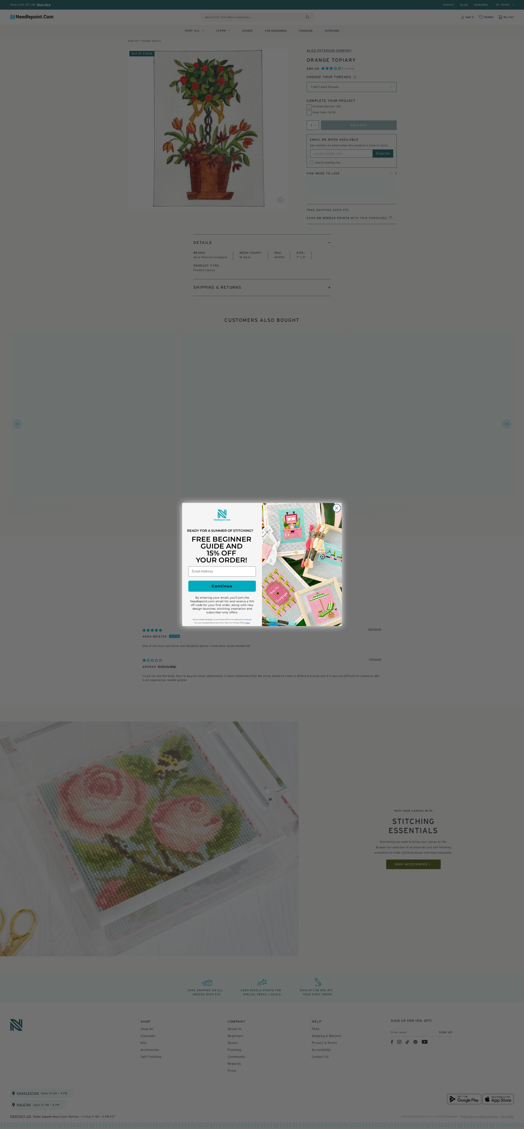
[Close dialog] (336, 508)
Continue (222, 586)
